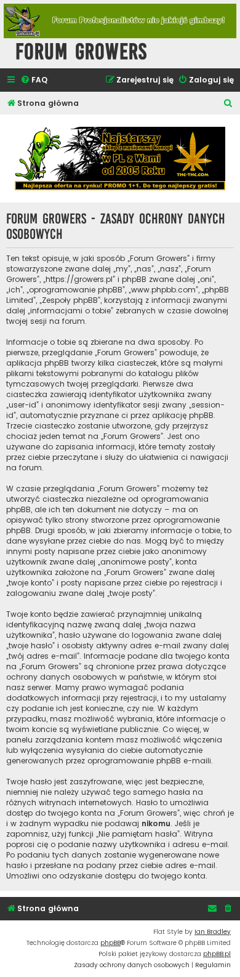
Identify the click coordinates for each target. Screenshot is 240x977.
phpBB (110, 942)
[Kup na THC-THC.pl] (120, 158)
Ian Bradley (212, 931)
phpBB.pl (217, 954)
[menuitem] (33, 80)
